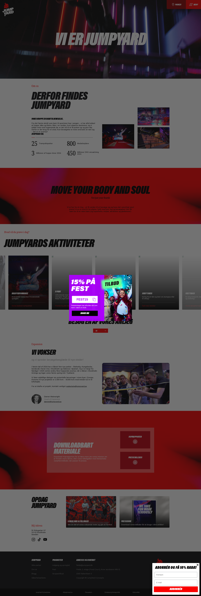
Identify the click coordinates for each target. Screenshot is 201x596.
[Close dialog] (129, 277)
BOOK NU (85, 313)
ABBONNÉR (176, 589)
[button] (85, 299)
